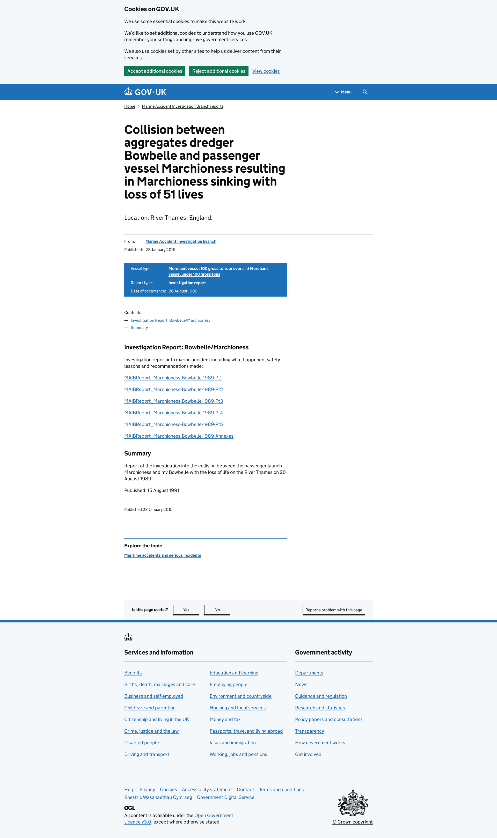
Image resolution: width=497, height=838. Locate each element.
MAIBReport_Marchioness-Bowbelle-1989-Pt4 (173, 413)
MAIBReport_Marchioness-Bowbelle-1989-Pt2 (173, 389)
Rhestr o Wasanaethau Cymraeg (158, 797)
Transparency (309, 731)
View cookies (266, 71)
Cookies (168, 789)
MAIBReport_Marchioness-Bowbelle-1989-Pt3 (173, 401)
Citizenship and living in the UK (156, 719)
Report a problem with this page (333, 609)
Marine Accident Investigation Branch (180, 241)
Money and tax (225, 719)
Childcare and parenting (150, 708)
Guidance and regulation (321, 696)
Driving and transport (146, 754)
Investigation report (187, 282)
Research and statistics (320, 708)
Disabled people (141, 743)
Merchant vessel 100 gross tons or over (205, 268)
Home (129, 106)
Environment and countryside (241, 696)
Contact (245, 789)
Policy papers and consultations (329, 719)
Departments (309, 673)
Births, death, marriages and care (159, 684)
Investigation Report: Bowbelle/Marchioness (170, 320)
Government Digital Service (225, 797)
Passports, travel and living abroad (246, 731)
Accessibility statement (207, 789)
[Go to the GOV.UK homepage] (145, 92)
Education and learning (234, 673)
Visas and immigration (233, 743)
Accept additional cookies (154, 71)
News (301, 684)
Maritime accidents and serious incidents (162, 555)
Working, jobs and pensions (238, 754)
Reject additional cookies (218, 71)
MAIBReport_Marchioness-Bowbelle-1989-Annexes (178, 436)
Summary (139, 327)
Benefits (133, 673)
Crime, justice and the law (151, 731)
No (222, 609)
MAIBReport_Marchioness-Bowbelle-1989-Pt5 (173, 424)
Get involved (308, 754)
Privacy (147, 789)
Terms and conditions (281, 789)
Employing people (228, 684)
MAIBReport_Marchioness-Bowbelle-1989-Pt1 (173, 378)
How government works (320, 743)
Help (129, 789)
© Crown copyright (352, 822)
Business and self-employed (153, 696)
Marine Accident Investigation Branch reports (182, 106)
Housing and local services (238, 708)
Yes (191, 609)
